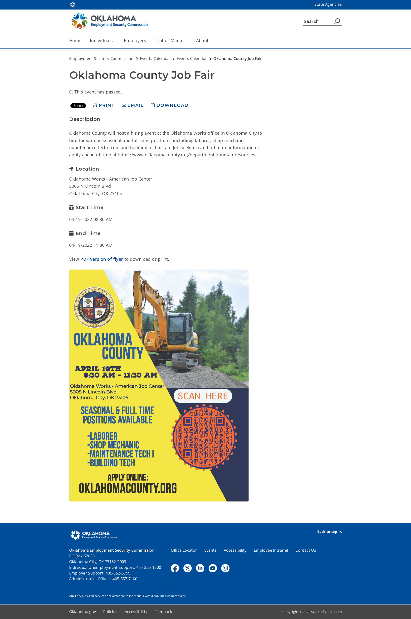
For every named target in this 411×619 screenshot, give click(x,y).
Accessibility (235, 550)
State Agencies (328, 4)
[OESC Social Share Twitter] (187, 568)
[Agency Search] (337, 21)
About (202, 40)
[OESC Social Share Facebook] (175, 568)
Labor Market (171, 40)
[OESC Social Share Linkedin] (200, 568)
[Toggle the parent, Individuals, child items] (114, 40)
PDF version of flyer (101, 259)
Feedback (163, 611)
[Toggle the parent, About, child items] (210, 40)
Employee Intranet (271, 550)
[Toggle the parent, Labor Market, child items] (186, 40)
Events (210, 550)
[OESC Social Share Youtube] (213, 568)
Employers (135, 40)
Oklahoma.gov (82, 611)
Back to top (327, 531)
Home (75, 40)
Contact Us (305, 550)
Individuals (101, 40)
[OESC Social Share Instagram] (225, 568)
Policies (110, 611)
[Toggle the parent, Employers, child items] (147, 40)
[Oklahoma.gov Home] (72, 4)
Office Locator (184, 550)
